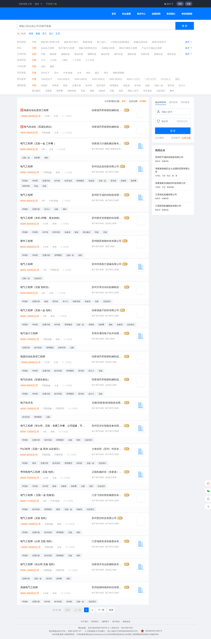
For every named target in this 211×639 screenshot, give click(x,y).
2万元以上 (166, 78)
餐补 (172, 90)
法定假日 (160, 90)
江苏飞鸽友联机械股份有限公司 (107, 495)
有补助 (137, 85)
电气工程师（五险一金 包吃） (36, 310)
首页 (114, 13)
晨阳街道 (131, 53)
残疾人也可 (133, 90)
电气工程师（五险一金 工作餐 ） (38, 143)
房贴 (92, 90)
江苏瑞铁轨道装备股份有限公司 (107, 541)
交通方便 (76, 85)
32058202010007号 (153, 630)
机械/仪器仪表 (141, 41)
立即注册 (186, 137)
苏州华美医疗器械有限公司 (106, 264)
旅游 (147, 85)
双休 (65, 85)
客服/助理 (87, 41)
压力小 (182, 85)
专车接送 (147, 90)
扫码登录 (185, 102)
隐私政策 (126, 621)
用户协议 (116, 621)
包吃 (121, 90)
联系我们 (171, 13)
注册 (188, 3)
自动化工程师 (47, 47)
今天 (43, 59)
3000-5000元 (98, 78)
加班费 (59, 90)
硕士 (97, 72)
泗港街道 (158, 53)
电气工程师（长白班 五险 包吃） (38, 564)
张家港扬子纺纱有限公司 (105, 310)
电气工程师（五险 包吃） (34, 518)
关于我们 (84, 621)
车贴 (83, 90)
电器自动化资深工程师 (36, 110)
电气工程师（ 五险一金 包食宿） (38, 495)
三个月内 (89, 59)
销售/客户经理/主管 (50, 41)
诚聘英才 (105, 621)
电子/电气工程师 (66, 47)
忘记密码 (159, 137)
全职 (43, 66)
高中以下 (45, 72)
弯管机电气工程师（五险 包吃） (38, 472)
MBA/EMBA (118, 72)
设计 (51, 33)
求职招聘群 (186, 13)
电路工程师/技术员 (88, 47)
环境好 (44, 85)
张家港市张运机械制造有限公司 (107, 564)
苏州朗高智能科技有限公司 (106, 241)
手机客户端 (51, 3)
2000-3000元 (80, 78)
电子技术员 (26, 402)
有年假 (88, 85)
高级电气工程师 (29, 587)
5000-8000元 (115, 78)
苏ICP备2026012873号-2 (98, 627)
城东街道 (78, 53)
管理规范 (114, 85)
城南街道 (65, 53)
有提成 (126, 85)
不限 (34, 41)
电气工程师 (26, 166)
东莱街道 (145, 53)
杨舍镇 (53, 53)
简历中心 (141, 13)
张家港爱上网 (25, 3)
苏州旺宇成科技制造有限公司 (107, 195)
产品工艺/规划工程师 (152, 47)
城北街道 (105, 53)
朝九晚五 (36, 90)
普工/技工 (101, 41)
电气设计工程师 (29, 333)
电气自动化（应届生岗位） (38, 126)
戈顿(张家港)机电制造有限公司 (107, 402)
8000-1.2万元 (133, 78)
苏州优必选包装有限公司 (105, 166)
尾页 (111, 609)
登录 (180, 3)
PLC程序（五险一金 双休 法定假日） (40, 449)
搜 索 (184, 26)
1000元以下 (46, 78)
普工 (44, 33)
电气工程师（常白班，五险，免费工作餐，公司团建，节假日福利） (52, 425)
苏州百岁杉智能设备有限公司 (107, 425)
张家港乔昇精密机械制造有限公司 (107, 110)
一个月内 (76, 59)
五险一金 (158, 85)
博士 (106, 72)
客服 (38, 33)
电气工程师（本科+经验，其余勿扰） (40, 218)
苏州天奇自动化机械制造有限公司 (107, 287)
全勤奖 (48, 90)
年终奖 (55, 85)
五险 (112, 90)
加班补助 (72, 90)
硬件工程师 (26, 241)
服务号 (170, 3)
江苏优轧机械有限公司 (166, 194)
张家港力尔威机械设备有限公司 (107, 143)
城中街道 (118, 53)
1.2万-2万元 (150, 78)
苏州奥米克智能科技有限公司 (107, 218)
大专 (79, 72)
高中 (56, 72)
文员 (58, 33)
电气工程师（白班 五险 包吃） (37, 541)
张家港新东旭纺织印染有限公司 (170, 182)
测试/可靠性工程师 (128, 47)
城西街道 (92, 53)
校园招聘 (156, 13)
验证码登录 (160, 102)
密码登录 (173, 102)
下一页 (101, 609)
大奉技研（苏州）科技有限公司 (107, 449)
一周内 (64, 59)
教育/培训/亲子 (159, 41)
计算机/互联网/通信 (120, 41)
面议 (177, 78)
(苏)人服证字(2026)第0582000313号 (122, 631)
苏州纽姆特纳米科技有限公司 (107, 587)
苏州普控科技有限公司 (104, 518)
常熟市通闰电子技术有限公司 (107, 333)
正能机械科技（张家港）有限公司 (107, 472)
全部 (34, 53)
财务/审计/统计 (71, 41)
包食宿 (102, 90)
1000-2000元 (63, 78)
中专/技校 (67, 72)
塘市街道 (171, 53)
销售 (31, 33)
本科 (88, 72)
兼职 (52, 66)
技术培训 (101, 85)
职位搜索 (126, 13)
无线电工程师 (107, 47)
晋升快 (171, 85)
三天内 (53, 59)
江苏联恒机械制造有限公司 (168, 205)
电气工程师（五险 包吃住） (35, 287)
